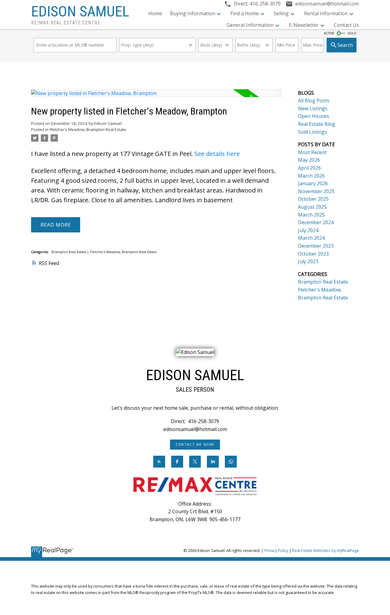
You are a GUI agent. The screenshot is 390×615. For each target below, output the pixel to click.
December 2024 (316, 222)
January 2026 (313, 183)
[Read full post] (156, 97)
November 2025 (316, 191)
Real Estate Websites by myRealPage (325, 550)
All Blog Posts (313, 100)
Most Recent (312, 152)
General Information (250, 25)
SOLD (352, 33)
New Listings (313, 108)
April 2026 (309, 167)
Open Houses (313, 116)
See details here (217, 154)
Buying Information (192, 13)
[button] (195, 445)
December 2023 (316, 245)
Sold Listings (312, 132)
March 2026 (311, 175)
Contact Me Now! (195, 444)
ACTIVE (329, 33)
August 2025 (312, 206)
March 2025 (311, 214)
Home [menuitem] (155, 13)
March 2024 (311, 238)
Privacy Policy (276, 550)
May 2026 (309, 160)
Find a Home (244, 13)
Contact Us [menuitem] (346, 25)
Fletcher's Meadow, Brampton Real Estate (88, 129)
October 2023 (313, 253)
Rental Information (326, 13)
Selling (281, 13)
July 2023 (308, 261)
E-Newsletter (304, 25)
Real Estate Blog (316, 124)
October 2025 (313, 199)
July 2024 (308, 230)
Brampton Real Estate (69, 252)
